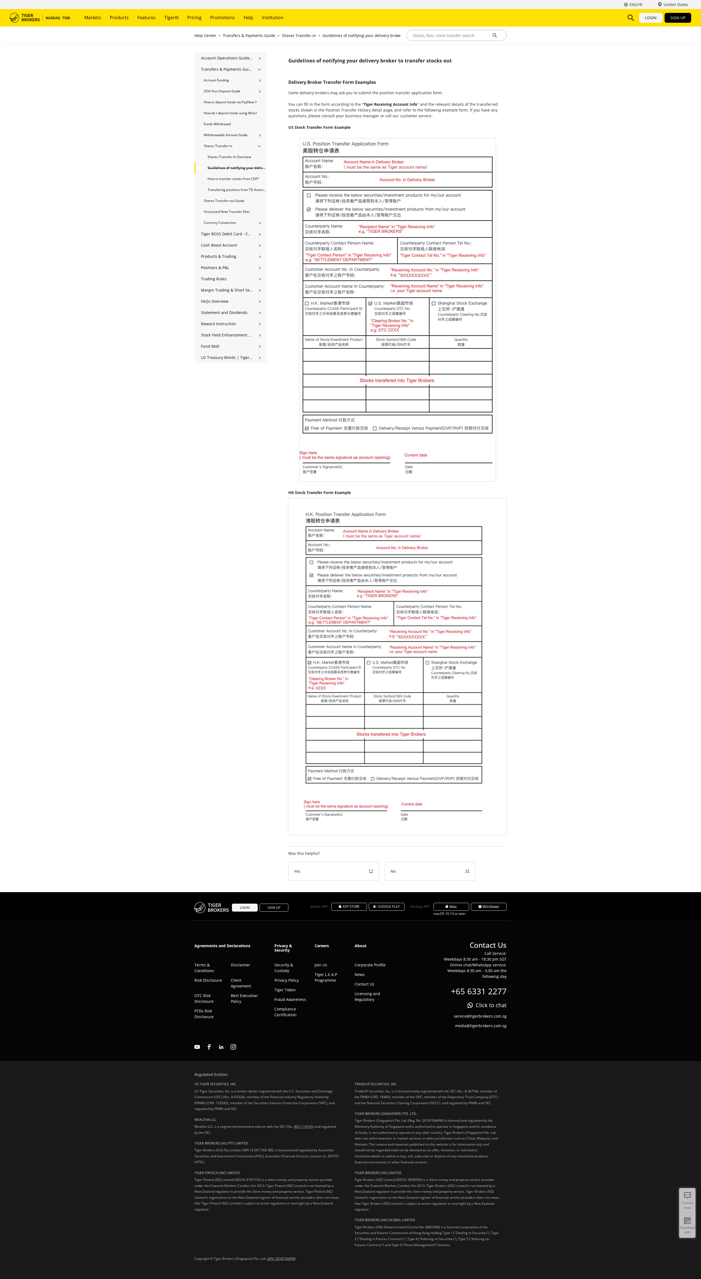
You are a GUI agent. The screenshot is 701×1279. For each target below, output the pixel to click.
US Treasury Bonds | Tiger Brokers (227, 357)
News (360, 974)
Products (119, 18)
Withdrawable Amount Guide (226, 135)
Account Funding (216, 80)
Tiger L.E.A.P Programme (326, 977)
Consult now (687, 1205)
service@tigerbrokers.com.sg (480, 1016)
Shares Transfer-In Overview (229, 157)
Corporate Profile (370, 964)
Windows (490, 906)
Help (248, 18)
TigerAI (171, 18)
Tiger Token (285, 989)
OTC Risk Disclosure (204, 998)
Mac (453, 906)
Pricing (194, 18)
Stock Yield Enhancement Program (227, 335)
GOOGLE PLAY (389, 906)
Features (146, 18)
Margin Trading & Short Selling (227, 290)
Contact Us (364, 984)
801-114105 (303, 1126)
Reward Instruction (218, 323)
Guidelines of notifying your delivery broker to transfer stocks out (382, 35)
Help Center (205, 35)
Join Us (321, 964)
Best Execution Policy (244, 998)
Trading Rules (213, 278)
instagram (233, 1047)
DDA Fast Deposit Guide (222, 91)
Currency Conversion (220, 222)
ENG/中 (636, 4)
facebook (209, 1047)
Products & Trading (218, 256)
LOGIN (651, 17)
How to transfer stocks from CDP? (233, 178)
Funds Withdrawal (217, 124)
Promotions (222, 18)
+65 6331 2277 (479, 991)
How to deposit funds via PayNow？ (230, 102)
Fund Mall (210, 346)
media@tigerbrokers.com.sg (481, 1025)
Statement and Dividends (224, 312)
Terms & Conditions (204, 967)
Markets (92, 18)
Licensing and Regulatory (367, 996)
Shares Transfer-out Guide (224, 200)
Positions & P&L (215, 267)
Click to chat (491, 1005)
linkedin (221, 1047)
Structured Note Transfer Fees (227, 211)
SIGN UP (677, 17)
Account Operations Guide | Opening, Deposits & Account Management (227, 58)
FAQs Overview (214, 301)
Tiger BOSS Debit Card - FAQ (227, 233)
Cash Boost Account (219, 245)
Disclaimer (240, 964)
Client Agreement (241, 983)
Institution (272, 18)
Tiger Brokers (40, 18)
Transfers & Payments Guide (249, 35)
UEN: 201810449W (281, 1258)
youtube (197, 1047)
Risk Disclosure (208, 980)
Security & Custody (283, 967)
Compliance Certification (285, 1011)
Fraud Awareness (290, 999)
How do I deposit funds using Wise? (230, 113)
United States (675, 4)
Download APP (687, 1230)
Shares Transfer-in (299, 35)
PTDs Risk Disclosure (204, 1013)
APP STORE (351, 906)
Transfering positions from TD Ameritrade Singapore (237, 189)
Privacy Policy (286, 980)
